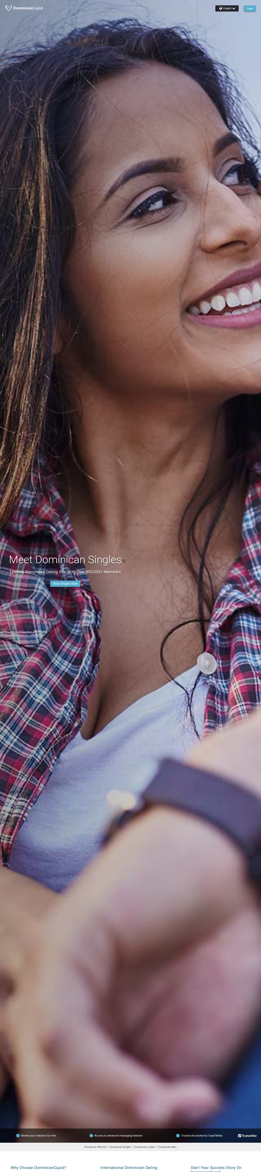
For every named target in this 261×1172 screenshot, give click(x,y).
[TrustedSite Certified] (247, 1135)
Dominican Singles (120, 1147)
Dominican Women (96, 1147)
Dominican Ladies (145, 1147)
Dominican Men (167, 1147)
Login (250, 8)
